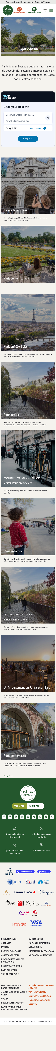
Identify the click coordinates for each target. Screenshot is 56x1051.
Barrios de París (9, 970)
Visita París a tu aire (15, 619)
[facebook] (4, 816)
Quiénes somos (36, 939)
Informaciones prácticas (41, 951)
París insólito (11, 415)
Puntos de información (40, 943)
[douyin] (40, 816)
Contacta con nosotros (40, 955)
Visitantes (34, 806)
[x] (52, 816)
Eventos (5, 947)
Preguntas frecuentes (12, 1003)
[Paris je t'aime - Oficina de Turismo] (8, 10)
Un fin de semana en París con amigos (27, 687)
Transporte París (10, 974)
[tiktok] (22, 816)
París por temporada (16, 278)
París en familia (13, 551)
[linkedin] (16, 816)
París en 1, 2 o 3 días (15, 346)
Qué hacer (6, 943)
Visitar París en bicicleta (18, 483)
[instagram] (10, 816)
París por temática (15, 756)
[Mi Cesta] (45, 10)
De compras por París (11, 966)
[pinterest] (28, 816)
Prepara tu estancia (11, 951)
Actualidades (35, 947)
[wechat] (34, 816)
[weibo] (46, 816)
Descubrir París (9, 939)
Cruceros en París (10, 955)
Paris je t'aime (8, 776)
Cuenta (4, 999)
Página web (19, 806)
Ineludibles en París (15, 210)
